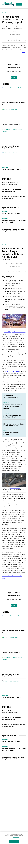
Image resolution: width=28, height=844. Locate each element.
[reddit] (16, 40)
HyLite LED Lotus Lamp (11, 371)
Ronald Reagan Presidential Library (15, 332)
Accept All (14, 841)
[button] (3, 4)
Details (23, 52)
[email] (19, 40)
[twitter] (14, 40)
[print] (25, 40)
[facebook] (9, 40)
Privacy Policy (16, 837)
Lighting (4, 12)
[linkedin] (11, 40)
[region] (14, 838)
